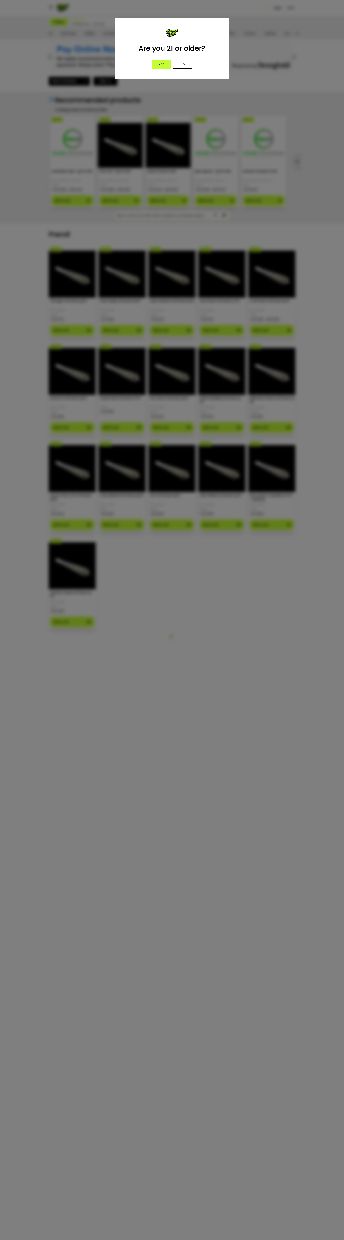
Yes (161, 64)
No (182, 64)
